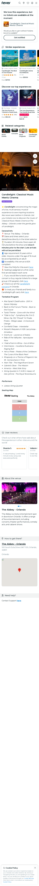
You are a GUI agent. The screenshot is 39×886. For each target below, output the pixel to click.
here (31, 267)
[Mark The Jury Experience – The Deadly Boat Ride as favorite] (33, 91)
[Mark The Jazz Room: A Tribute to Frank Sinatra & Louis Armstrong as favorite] (15, 91)
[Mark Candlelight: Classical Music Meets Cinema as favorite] (35, 161)
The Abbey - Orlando (14, 544)
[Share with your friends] (35, 156)
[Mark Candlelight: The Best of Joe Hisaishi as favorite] (15, 52)
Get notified (19, 38)
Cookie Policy (7, 882)
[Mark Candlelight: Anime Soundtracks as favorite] (33, 52)
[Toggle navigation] (36, 3)
